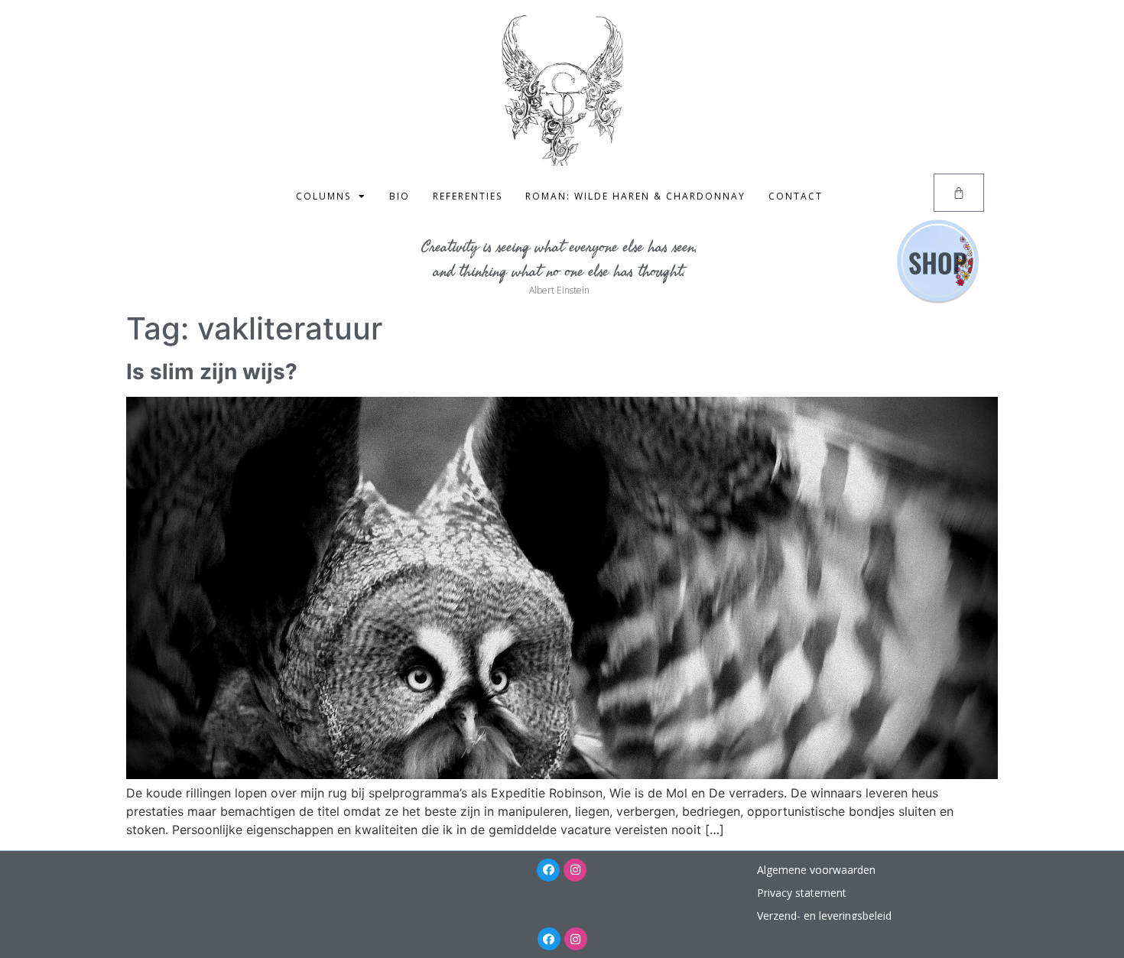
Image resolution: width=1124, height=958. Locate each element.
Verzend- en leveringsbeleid (824, 915)
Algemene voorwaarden (816, 869)
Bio (399, 196)
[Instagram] (575, 870)
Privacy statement (801, 892)
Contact (795, 196)
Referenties (467, 196)
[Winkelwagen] (959, 193)
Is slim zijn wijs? (211, 372)
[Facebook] (548, 870)
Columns (323, 196)
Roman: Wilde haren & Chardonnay (635, 196)
